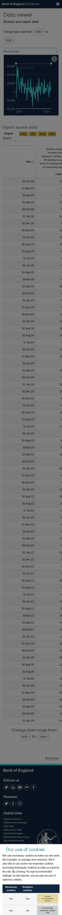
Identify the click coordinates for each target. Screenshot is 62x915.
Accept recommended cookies (47, 898)
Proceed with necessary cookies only (47, 910)
